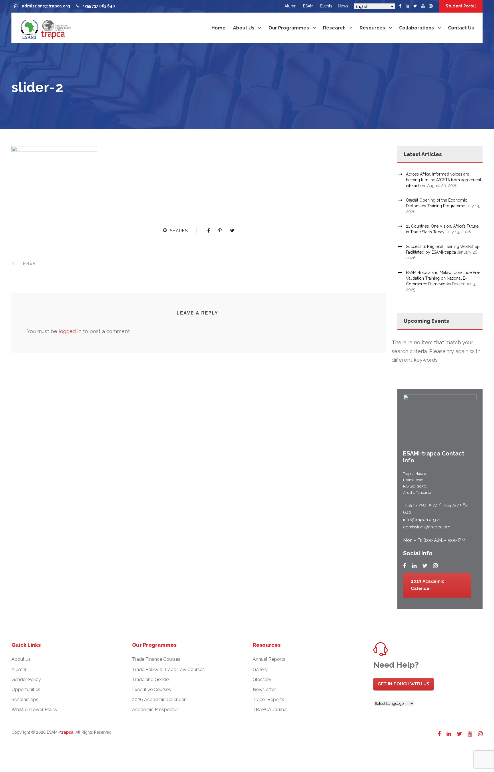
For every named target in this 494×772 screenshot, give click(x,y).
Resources (372, 28)
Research (334, 28)
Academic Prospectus (155, 709)
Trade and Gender (151, 679)
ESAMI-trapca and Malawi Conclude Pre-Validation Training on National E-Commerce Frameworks (443, 278)
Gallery (260, 669)
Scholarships (24, 699)
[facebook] (400, 6)
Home (219, 28)
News (343, 6)
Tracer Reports (268, 699)
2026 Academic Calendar (159, 699)
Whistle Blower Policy (34, 709)
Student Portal (461, 6)
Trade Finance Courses (156, 659)
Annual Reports (269, 659)
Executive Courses (151, 689)
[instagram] (431, 6)
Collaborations (416, 28)
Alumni (290, 6)
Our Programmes (288, 28)
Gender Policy (26, 679)
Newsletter (264, 689)
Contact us (461, 28)
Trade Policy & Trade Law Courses (168, 669)
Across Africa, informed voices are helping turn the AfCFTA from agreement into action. (443, 180)
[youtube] (423, 6)
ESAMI (308, 6)
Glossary (262, 679)
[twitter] (415, 6)
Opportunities (25, 689)
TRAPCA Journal (270, 709)
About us (243, 28)
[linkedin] (407, 6)
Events (326, 6)
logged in (70, 331)
